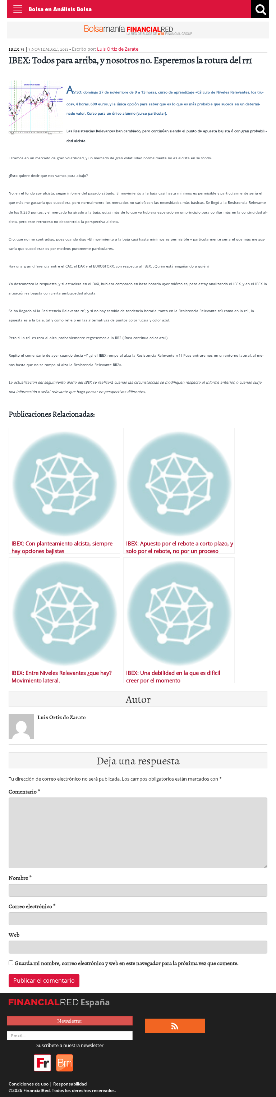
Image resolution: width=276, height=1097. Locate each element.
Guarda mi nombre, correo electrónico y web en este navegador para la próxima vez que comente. (127, 963)
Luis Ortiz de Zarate (117, 49)
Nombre (20, 878)
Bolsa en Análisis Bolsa (60, 9)
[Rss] (174, 1026)
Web (14, 935)
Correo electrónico (32, 906)
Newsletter (69, 1020)
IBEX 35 (16, 48)
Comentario (24, 791)
